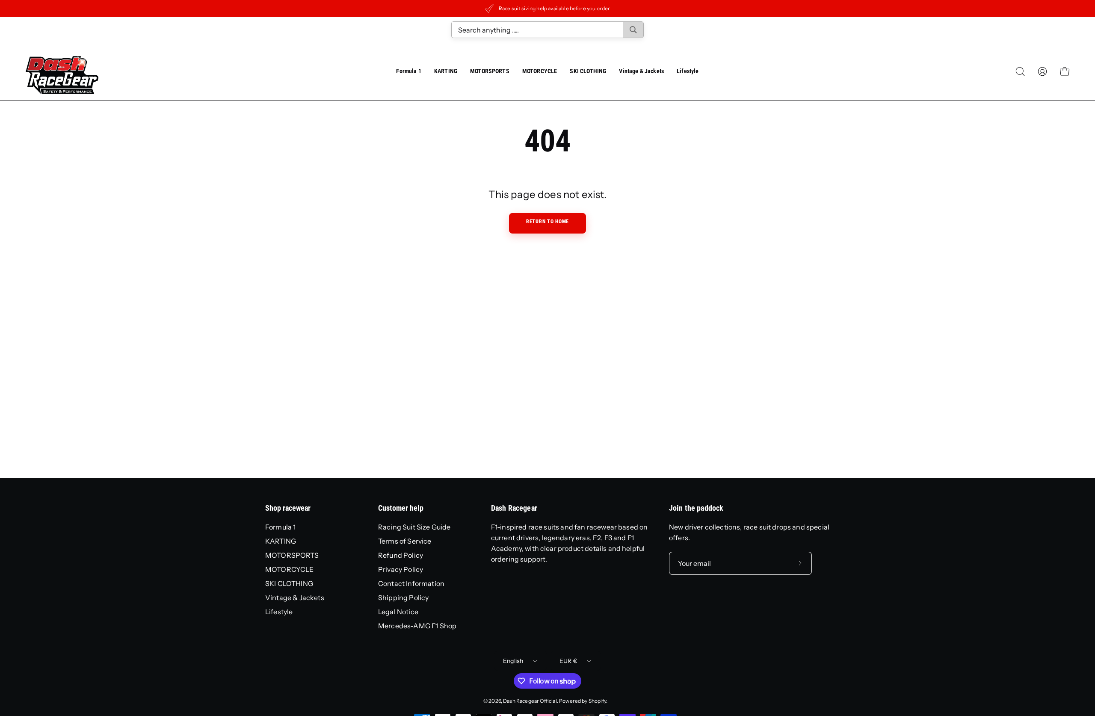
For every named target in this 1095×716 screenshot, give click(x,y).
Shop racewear (288, 508)
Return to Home (547, 222)
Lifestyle (279, 611)
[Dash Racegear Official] (62, 71)
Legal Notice (398, 611)
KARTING (280, 541)
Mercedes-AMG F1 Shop (417, 625)
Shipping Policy (403, 597)
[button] (641, 71)
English (513, 661)
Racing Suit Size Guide (414, 527)
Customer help (400, 508)
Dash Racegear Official (530, 701)
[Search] (633, 30)
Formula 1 (280, 527)
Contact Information (411, 583)
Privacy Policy (400, 569)
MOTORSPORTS (292, 555)
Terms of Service (405, 541)
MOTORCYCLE (289, 569)
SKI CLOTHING (289, 583)
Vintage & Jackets (294, 597)
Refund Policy (400, 555)
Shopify (597, 701)
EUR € (568, 661)
